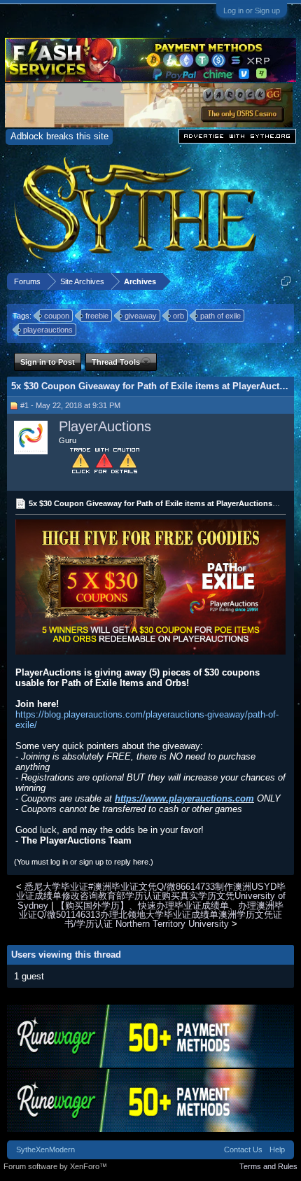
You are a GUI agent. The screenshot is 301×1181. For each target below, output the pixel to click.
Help (277, 1149)
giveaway (141, 316)
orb (178, 316)
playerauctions (48, 330)
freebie (96, 316)
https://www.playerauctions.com (184, 798)
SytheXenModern (45, 1149)
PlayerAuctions (105, 426)
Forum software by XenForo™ (55, 1166)
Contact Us (243, 1149)
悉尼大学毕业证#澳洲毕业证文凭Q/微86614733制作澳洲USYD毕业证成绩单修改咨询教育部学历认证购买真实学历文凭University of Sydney (151, 896)
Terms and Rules (268, 1166)
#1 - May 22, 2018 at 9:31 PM (70, 405)
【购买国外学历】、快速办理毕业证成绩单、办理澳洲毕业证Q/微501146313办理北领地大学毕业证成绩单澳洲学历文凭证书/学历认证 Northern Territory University (151, 915)
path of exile (220, 316)
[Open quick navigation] (285, 281)
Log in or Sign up (251, 10)
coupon (56, 316)
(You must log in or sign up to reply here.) (83, 862)
